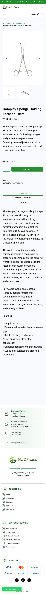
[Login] (42, 14)
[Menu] (42, 8)
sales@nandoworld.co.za (19, 443)
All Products (17, 183)
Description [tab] (23, 193)
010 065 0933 (16, 435)
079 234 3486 (16, 432)
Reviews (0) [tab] (23, 203)
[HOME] (3, 23)
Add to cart (27, 169)
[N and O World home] (23, 460)
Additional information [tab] (23, 198)
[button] (12, 589)
